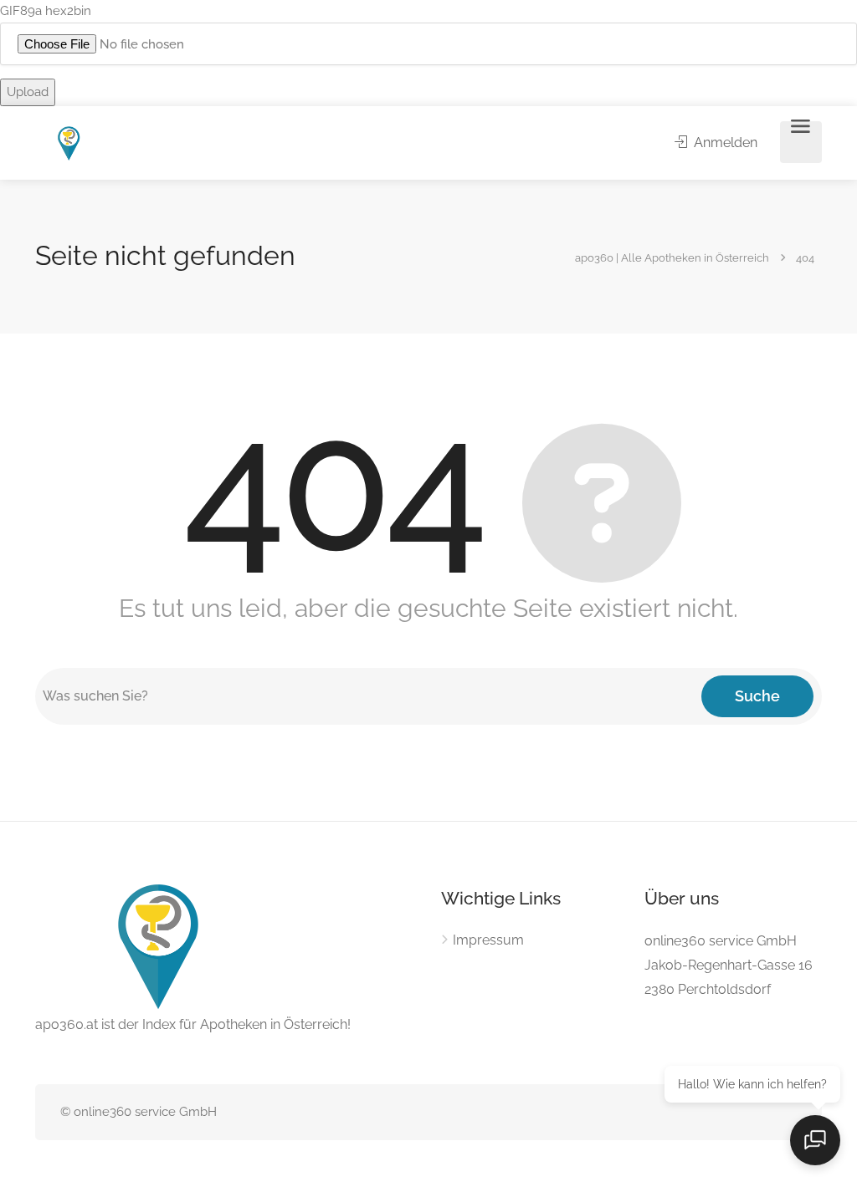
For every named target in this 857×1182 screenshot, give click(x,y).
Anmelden (723, 142)
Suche (757, 696)
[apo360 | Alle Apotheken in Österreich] (69, 142)
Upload (28, 91)
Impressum (488, 940)
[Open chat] (815, 1140)
